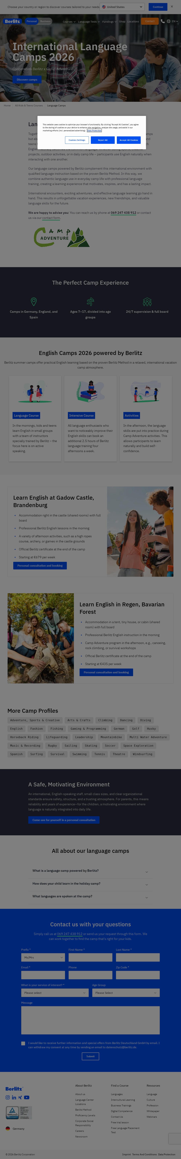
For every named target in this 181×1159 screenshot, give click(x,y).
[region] (91, 132)
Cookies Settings (77, 140)
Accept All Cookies (129, 140)
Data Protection (94, 130)
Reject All (103, 140)
